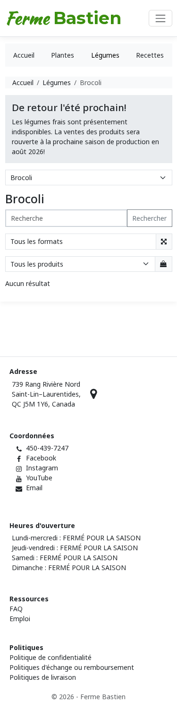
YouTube (39, 477)
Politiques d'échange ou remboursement (71, 667)
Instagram (42, 467)
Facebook (41, 457)
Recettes (150, 55)
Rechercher (149, 218)
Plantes (62, 55)
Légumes (105, 55)
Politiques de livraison (42, 677)
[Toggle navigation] (160, 18)
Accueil (23, 55)
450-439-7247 (47, 447)
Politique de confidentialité (50, 657)
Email (34, 487)
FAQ (16, 608)
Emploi (19, 618)
